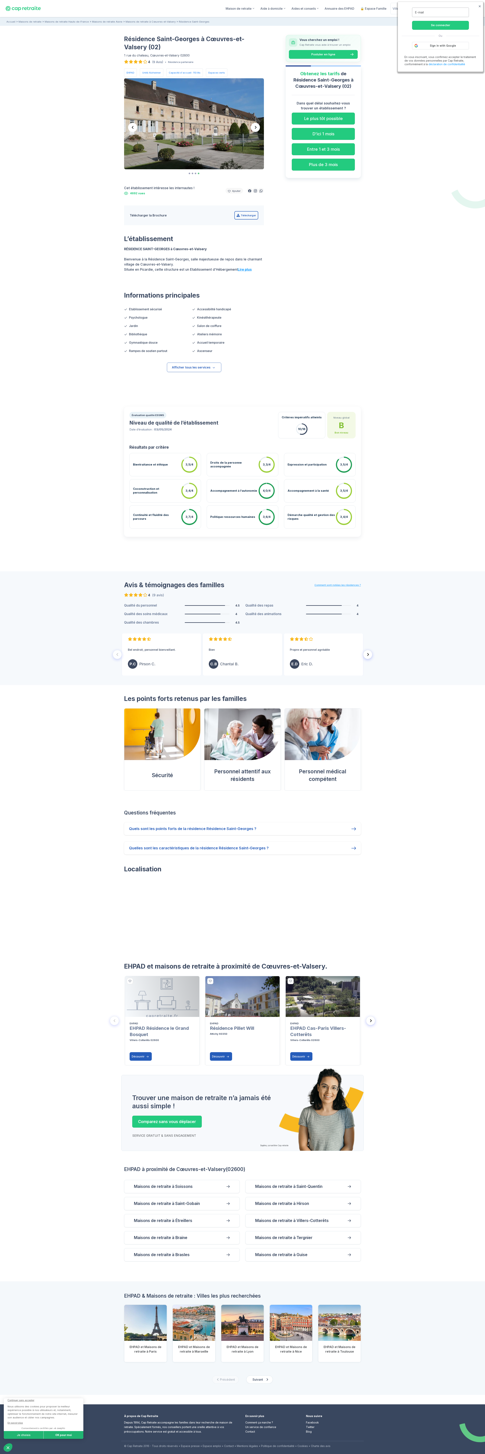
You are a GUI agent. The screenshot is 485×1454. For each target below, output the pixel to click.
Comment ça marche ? (259, 1422)
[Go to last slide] (132, 127)
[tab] (189, 173)
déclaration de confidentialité (447, 64)
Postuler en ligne (323, 54)
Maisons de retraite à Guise (281, 1254)
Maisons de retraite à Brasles (162, 1254)
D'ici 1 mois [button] (323, 133)
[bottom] (130, 981)
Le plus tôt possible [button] (323, 118)
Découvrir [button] (138, 1056)
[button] (250, 191)
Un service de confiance (260, 1427)
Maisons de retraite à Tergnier (283, 1237)
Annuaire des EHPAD (339, 8)
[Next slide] (255, 127)
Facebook (312, 1422)
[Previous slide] (117, 654)
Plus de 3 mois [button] (323, 164)
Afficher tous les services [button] (191, 367)
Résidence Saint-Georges (194, 21)
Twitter (310, 1427)
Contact (250, 1431)
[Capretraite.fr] (23, 8)
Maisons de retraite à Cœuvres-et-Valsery (151, 21)
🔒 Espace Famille (373, 8)
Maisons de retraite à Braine (160, 1237)
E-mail (419, 12)
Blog (309, 1431)
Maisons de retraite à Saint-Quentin (288, 1186)
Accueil (10, 21)
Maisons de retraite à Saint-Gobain (167, 1203)
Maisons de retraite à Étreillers (163, 1220)
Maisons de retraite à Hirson (282, 1203)
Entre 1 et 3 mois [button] (323, 149)
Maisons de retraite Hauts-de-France (67, 21)
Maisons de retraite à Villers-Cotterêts (292, 1220)
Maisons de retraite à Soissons (163, 1186)
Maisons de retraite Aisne (107, 21)
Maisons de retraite (30, 21)
